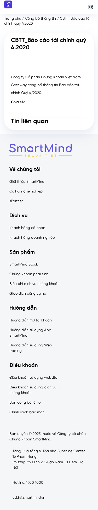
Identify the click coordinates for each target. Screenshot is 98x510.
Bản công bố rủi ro (25, 403)
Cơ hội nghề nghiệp (26, 192)
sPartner (16, 201)
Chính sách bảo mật (26, 412)
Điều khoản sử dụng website (33, 378)
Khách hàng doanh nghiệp (32, 238)
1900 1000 (34, 483)
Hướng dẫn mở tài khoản (30, 320)
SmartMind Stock (23, 265)
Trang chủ (12, 19)
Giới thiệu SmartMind (26, 182)
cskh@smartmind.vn (29, 498)
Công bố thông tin (40, 19)
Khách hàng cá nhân (27, 228)
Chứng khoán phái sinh (28, 274)
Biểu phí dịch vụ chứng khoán (34, 284)
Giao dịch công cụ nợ (27, 294)
